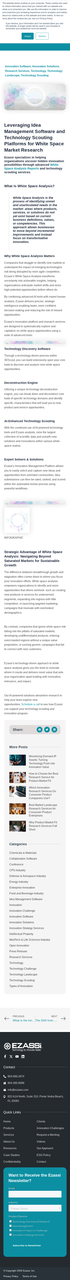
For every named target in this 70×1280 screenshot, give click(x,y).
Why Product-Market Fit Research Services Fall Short (43, 826)
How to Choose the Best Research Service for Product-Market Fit (43, 777)
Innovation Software (18, 66)
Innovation (15, 905)
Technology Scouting (35, 75)
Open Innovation (19, 945)
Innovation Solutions (45, 66)
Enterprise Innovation (22, 887)
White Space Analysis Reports (31, 166)
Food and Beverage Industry (26, 893)
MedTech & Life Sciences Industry (29, 939)
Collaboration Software (23, 858)
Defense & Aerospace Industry (27, 876)
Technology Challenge (23, 968)
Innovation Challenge (22, 910)
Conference (16, 864)
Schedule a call (30, 704)
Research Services (17, 71)
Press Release (18, 951)
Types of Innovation (21, 986)
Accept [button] (27, 36)
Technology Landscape (23, 974)
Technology (38, 71)
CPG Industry (17, 870)
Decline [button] (42, 36)
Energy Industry (18, 881)
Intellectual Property (21, 933)
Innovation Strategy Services (26, 928)
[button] (39, 729)
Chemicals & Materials (23, 852)
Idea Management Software (25, 899)
